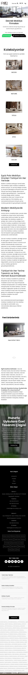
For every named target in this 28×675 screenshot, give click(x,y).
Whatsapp (7, 35)
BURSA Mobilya (20, 630)
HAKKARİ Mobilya (15, 640)
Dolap (18, 549)
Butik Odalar (21, 546)
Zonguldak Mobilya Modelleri (10, 392)
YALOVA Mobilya (9, 670)
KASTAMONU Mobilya (17, 644)
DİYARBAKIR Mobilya (13, 634)
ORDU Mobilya (15, 654)
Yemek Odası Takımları (19, 539)
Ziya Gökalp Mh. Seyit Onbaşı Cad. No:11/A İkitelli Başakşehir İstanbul (14, 516)
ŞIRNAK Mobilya (4, 668)
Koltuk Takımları (21, 536)
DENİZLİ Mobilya (3, 634)
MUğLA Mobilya (12, 652)
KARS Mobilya (8, 644)
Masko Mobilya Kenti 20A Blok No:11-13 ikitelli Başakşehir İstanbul (14, 494)
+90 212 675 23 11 (14, 501)
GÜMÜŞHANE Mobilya (5, 640)
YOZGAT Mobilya (23, 662)
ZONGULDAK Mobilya (5, 664)
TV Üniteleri (7, 542)
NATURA (14, 94)
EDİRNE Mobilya (22, 634)
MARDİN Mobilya (4, 652)
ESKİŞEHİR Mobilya (4, 638)
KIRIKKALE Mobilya (13, 666)
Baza (14, 549)
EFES (14, 137)
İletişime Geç (14, 445)
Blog (14, 481)
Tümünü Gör (14, 164)
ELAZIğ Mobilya (3, 636)
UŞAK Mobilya (8, 662)
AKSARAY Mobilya (14, 664)
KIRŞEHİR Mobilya (18, 646)
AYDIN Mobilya (16, 626)
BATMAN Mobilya (23, 666)
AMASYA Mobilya (9, 624)
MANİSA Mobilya (8, 650)
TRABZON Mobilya (9, 660)
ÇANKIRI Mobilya (14, 632)
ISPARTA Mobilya (4, 642)
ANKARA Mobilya (17, 624)
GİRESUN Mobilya (23, 638)
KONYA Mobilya (8, 648)
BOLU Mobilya (4, 630)
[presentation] (13, 358)
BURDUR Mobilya (12, 630)
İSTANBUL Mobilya (19, 642)
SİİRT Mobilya (21, 656)
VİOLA (14, 115)
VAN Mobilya (15, 662)
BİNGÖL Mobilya (16, 628)
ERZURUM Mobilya (21, 636)
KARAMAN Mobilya (4, 666)
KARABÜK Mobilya (17, 670)
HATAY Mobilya (23, 640)
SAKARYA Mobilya (4, 656)
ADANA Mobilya (3, 622)
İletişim (14, 483)
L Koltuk (21, 542)
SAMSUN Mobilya (13, 656)
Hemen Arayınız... (20, 35)
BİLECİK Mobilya (8, 628)
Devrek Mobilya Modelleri (15, 396)
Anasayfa (14, 476)
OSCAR (14, 160)
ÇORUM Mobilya (22, 632)
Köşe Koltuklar (14, 542)
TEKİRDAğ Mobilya (16, 658)
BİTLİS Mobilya (24, 628)
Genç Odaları (7, 546)
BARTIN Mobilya (12, 668)
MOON (14, 72)
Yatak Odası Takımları (8, 539)
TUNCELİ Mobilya (18, 660)
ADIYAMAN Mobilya (12, 622)
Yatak (10, 549)
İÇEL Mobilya (12, 642)
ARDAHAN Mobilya (20, 668)
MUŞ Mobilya (19, 652)
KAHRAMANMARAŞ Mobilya (19, 650)
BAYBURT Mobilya (23, 664)
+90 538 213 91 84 (14, 503)
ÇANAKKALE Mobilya (5, 632)
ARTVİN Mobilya (8, 626)
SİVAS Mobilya (8, 658)
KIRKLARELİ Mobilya (9, 646)
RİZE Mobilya (23, 654)
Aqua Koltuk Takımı (14, 340)
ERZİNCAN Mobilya (12, 636)
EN (22, 3)
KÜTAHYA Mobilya (17, 648)
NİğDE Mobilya (8, 654)
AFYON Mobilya (21, 622)
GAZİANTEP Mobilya (13, 638)
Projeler (14, 478)
